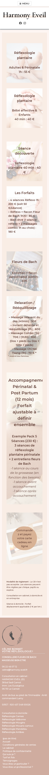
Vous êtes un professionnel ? (18, 767)
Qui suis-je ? (9, 754)
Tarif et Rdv (9, 757)
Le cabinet (8, 748)
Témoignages (10, 760)
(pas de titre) (9, 738)
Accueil (6, 741)
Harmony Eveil (24, 14)
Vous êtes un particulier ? (16, 764)
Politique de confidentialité (17, 751)
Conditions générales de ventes (19, 745)
